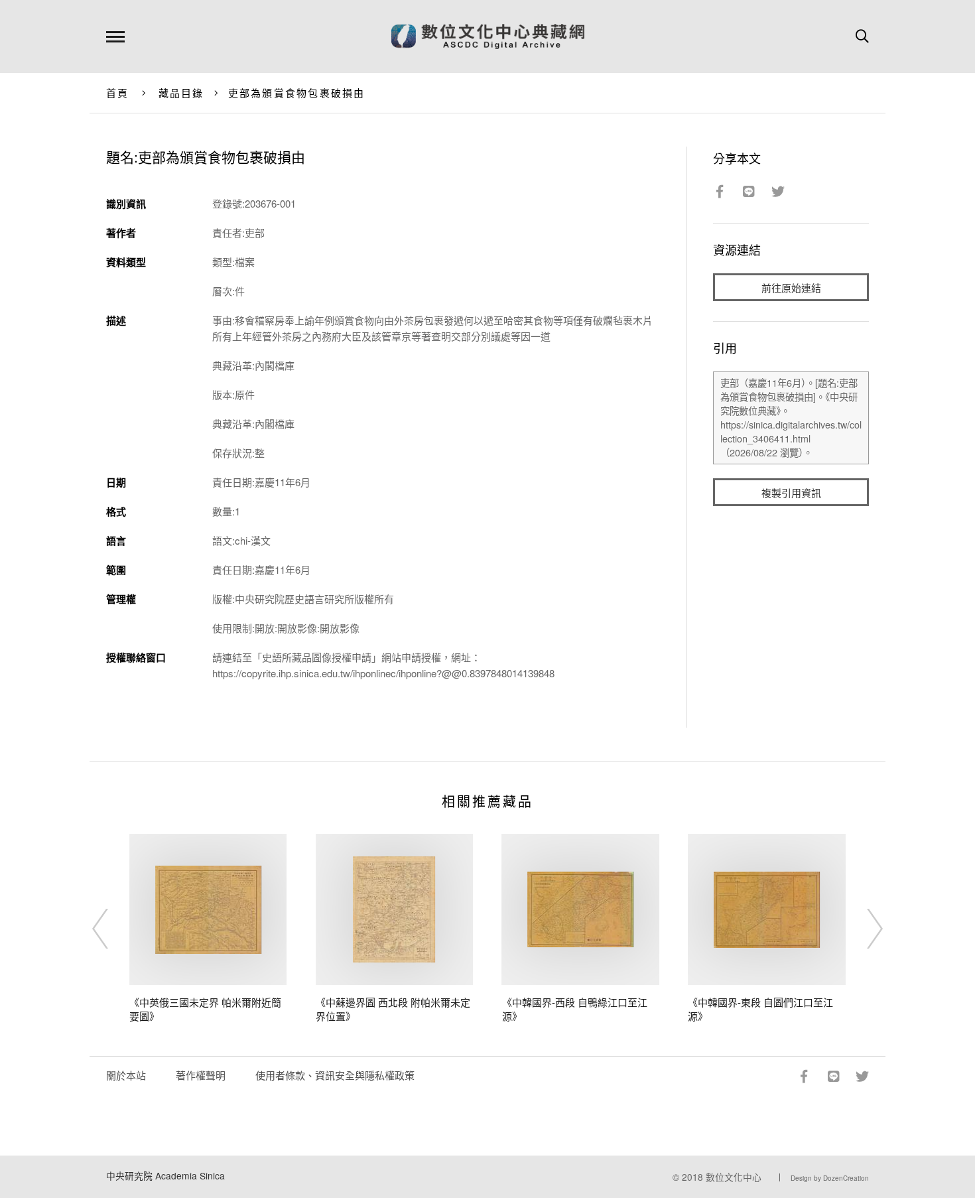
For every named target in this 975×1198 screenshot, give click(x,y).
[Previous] (112, 929)
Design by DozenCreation (830, 1178)
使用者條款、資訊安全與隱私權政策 (335, 1075)
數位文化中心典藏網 (487, 36)
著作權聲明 (201, 1075)
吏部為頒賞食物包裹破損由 (296, 93)
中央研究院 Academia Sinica (165, 1175)
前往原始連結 (791, 288)
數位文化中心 (733, 1176)
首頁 (117, 93)
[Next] (863, 929)
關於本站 (126, 1075)
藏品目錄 (181, 93)
